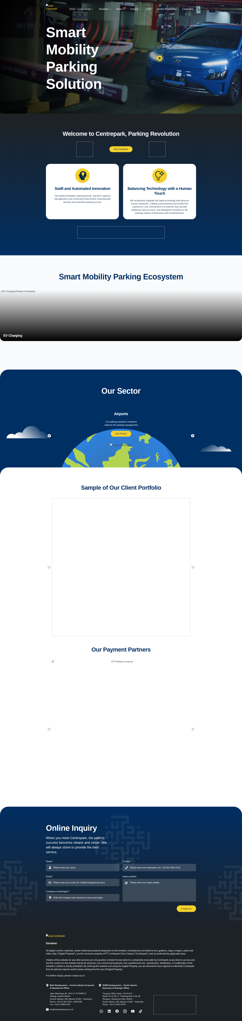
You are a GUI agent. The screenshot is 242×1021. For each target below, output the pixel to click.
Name (49, 861)
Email (49, 876)
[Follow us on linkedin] (109, 1011)
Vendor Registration (167, 9)
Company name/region (57, 891)
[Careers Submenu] (141, 9)
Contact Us (187, 9)
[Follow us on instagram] (125, 1011)
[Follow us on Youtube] (133, 1011)
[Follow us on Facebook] (101, 1011)
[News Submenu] (124, 9)
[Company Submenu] (93, 9)
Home (72, 9)
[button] (186, 908)
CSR (148, 9)
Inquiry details (129, 876)
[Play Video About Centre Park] (159, 58)
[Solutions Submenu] (111, 9)
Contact (126, 861)
